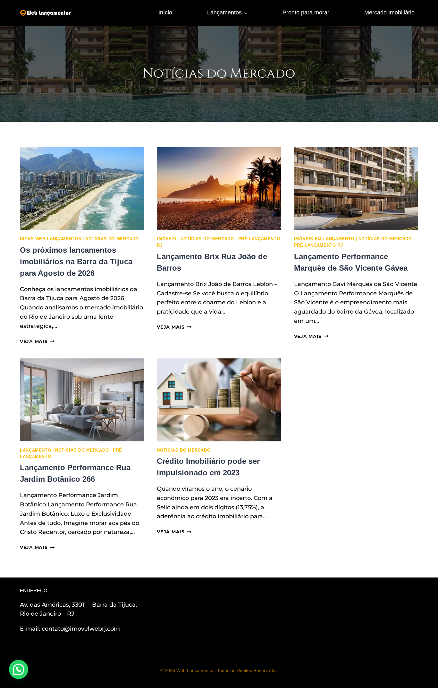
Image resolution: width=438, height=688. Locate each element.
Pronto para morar (305, 12)
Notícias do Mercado (112, 239)
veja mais (37, 341)
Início (165, 12)
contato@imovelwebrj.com (81, 628)
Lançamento (35, 450)
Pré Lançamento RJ (318, 245)
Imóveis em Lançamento (324, 239)
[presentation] (82, 188)
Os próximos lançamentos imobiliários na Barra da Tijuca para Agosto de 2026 (76, 261)
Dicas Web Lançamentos (50, 239)
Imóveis (166, 239)
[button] (18, 669)
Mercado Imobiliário (389, 12)
